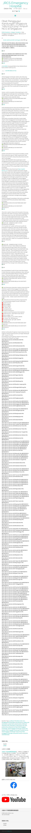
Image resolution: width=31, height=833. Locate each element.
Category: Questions (16, 32)
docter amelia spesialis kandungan (11, 40)
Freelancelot (9, 831)
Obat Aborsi (13, 725)
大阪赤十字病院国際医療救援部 (9, 751)
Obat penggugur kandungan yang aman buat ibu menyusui (15, 732)
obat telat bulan (5, 734)
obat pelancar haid (12, 727)
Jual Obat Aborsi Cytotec (21, 722)
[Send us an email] (13, 11)
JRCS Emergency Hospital (15, 4)
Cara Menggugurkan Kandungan (13, 721)
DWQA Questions (6, 32)
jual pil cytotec (18, 724)
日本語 (4, 745)
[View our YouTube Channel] (16, 11)
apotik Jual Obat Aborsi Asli (15, 721)
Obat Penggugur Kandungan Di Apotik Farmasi (17, 730)
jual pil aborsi (11, 724)
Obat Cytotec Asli (20, 725)
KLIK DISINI (4, 66)
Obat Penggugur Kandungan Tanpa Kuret (12, 731)
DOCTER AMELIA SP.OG (10, 70)
